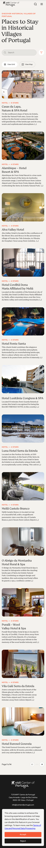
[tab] (9, 64)
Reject (23, 841)
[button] (41, 4)
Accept (23, 834)
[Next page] (42, 764)
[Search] (35, 4)
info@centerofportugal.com (23, 805)
